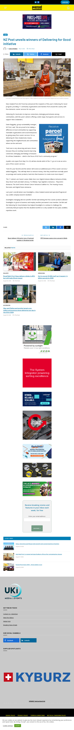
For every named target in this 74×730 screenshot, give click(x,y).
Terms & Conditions (37, 715)
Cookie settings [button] (8, 726)
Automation (6, 305)
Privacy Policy (23, 715)
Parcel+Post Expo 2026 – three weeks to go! (29, 564)
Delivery (6, 273)
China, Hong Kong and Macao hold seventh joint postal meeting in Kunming (37, 544)
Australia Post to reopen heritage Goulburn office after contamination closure (39, 554)
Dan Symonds (13, 48)
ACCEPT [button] (17, 725)
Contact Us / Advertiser (10, 614)
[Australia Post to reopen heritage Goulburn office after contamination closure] (8, 556)
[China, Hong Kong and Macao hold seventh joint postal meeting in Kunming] (8, 546)
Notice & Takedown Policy (56, 715)
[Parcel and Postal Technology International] (37, 8)
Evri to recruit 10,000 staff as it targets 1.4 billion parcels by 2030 (53, 277)
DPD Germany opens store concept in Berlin (53, 238)
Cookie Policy (10, 715)
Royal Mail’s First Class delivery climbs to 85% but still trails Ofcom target (19, 277)
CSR (5, 35)
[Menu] (5, 8)
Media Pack (7, 621)
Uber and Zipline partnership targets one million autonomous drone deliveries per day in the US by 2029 (19, 310)
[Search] (68, 8)
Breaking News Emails (10, 625)
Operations (41, 273)
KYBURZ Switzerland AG (37, 701)
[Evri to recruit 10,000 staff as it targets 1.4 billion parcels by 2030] (54, 261)
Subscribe (65, 2)
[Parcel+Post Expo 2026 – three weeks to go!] (8, 567)
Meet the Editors (8, 618)
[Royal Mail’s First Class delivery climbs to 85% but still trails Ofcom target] (19, 261)
